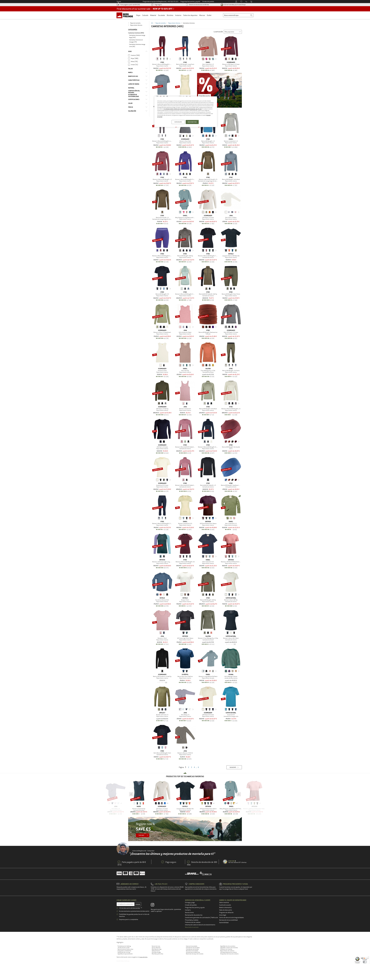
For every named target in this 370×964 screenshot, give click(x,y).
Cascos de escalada (191, 946)
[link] (137, 23)
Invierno (178, 15)
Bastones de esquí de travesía (194, 954)
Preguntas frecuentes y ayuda (195, 907)
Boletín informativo (225, 907)
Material (153, 15)
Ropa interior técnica (174, 23)
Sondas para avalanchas (193, 952)
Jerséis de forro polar (124, 947)
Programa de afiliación (226, 913)
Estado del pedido (191, 905)
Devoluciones (189, 913)
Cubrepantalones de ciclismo (228, 952)
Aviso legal (222, 915)
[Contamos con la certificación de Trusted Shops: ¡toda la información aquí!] (225, 861)
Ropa (138, 15)
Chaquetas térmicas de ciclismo (229, 954)
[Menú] (368, 957)
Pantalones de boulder (192, 949)
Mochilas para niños (157, 954)
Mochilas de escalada (192, 951)
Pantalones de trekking (124, 946)
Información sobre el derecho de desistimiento (200, 925)
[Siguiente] (170, 59)
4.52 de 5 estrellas (234, 4)
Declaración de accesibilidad (228, 920)
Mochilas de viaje (156, 949)
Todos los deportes (190, 15)
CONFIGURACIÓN (178, 122)
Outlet (209, 15)
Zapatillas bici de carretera (227, 946)
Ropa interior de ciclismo (227, 951)
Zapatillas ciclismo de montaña (229, 947)
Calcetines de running (124, 952)
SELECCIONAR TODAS (192, 122)
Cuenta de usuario (225, 905)
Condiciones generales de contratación (197, 918)
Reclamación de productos (193, 915)
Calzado (145, 15)
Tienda (119, 2)
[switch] (365, 962)
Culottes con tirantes (226, 949)
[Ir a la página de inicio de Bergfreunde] (125, 15)
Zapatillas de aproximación (125, 954)
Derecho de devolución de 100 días (199, 4)
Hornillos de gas (156, 952)
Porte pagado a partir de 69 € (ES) (130, 4)
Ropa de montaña (161, 23)
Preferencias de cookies (192, 922)
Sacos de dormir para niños (125, 949)
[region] (185, 111)
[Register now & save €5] (185, 829)
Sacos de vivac (156, 946)
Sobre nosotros (224, 902)
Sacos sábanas (156, 947)
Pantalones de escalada (193, 947)
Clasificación (218, 32)
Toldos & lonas (156, 951)
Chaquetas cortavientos (124, 951)
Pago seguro (158, 4)
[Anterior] (154, 59)
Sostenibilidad (224, 923)
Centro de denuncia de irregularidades (231, 918)
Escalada (161, 15)
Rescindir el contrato (191, 927)
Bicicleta (170, 15)
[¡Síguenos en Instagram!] (154, 905)
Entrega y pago (190, 902)
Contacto (188, 910)
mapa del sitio (143, 957)
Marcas (202, 15)
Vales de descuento (225, 910)
